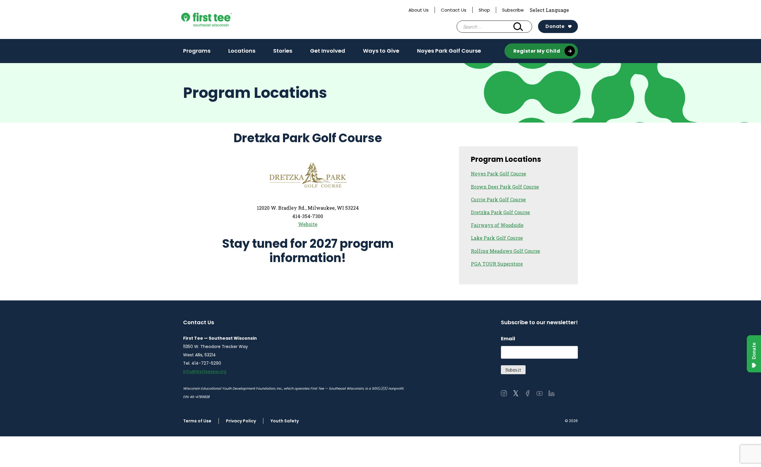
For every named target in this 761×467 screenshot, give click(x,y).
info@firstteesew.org (204, 371)
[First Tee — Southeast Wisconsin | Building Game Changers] (218, 19)
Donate (555, 26)
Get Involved (327, 53)
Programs (196, 53)
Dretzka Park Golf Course (500, 212)
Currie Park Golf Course (498, 199)
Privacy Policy (241, 421)
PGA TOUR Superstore (497, 264)
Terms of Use (197, 421)
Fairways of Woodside (497, 225)
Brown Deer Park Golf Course (505, 187)
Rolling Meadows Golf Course (505, 251)
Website (307, 224)
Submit (513, 370)
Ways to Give (381, 53)
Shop (484, 10)
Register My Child (536, 51)
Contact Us (453, 10)
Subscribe (513, 10)
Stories (282, 50)
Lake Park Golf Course (497, 238)
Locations (241, 50)
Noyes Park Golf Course (449, 50)
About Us (418, 10)
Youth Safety (285, 421)
